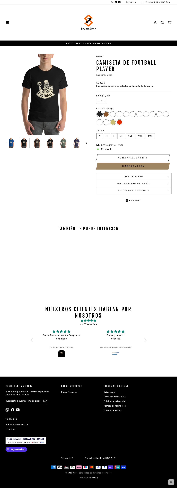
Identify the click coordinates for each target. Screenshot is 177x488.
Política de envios (113, 410)
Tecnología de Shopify (88, 477)
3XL (140, 136)
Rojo (119, 122)
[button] (32, 340)
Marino (146, 114)
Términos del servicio (115, 396)
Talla (100, 130)
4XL (150, 136)
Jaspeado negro (113, 114)
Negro (99, 114)
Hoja (159, 114)
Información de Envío (134, 183)
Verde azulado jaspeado (166, 114)
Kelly (99, 122)
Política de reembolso (115, 405)
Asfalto (139, 114)
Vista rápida (25, 274)
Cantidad (103, 96)
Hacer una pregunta (134, 190)
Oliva (133, 114)
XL (121, 136)
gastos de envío (108, 86)
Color (105, 108)
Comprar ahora (133, 166)
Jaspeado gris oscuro (152, 114)
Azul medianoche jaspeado (126, 114)
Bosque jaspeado (119, 114)
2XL (130, 136)
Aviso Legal (109, 392)
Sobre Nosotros (69, 392)
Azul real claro (106, 122)
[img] (88, 320)
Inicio (99, 56)
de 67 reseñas (88, 324)
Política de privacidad (115, 401)
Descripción (133, 176)
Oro (113, 122)
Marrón (106, 114)
